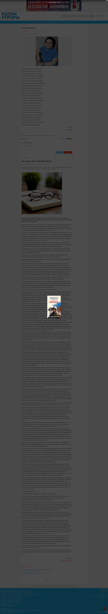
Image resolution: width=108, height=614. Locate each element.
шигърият (27, 132)
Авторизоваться (59, 152)
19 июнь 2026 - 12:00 (32, 30)
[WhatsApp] (70, 138)
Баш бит (33, 22)
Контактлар (72, 22)
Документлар (74, 586)
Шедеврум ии (68, 561)
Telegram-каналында (46, 135)
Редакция (49, 22)
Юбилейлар (25, 158)
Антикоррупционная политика (7, 608)
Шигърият (25, 24)
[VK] (98, 16)
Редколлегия (55, 22)
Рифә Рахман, (25, 31)
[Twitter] (96, 16)
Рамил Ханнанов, (25, 164)
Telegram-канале (44, 569)
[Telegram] (105, 16)
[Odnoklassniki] (100, 16)
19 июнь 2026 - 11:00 (34, 164)
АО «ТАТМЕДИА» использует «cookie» (8, 609)
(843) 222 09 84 (104, 596)
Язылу (61, 22)
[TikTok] (104, 16)
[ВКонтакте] (67, 138)
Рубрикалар (43, 22)
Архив (37, 22)
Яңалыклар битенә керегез (29, 572)
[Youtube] (102, 16)
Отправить (68, 152)
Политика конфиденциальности (7, 612)
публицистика (28, 566)
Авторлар (66, 22)
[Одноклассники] (68, 138)
